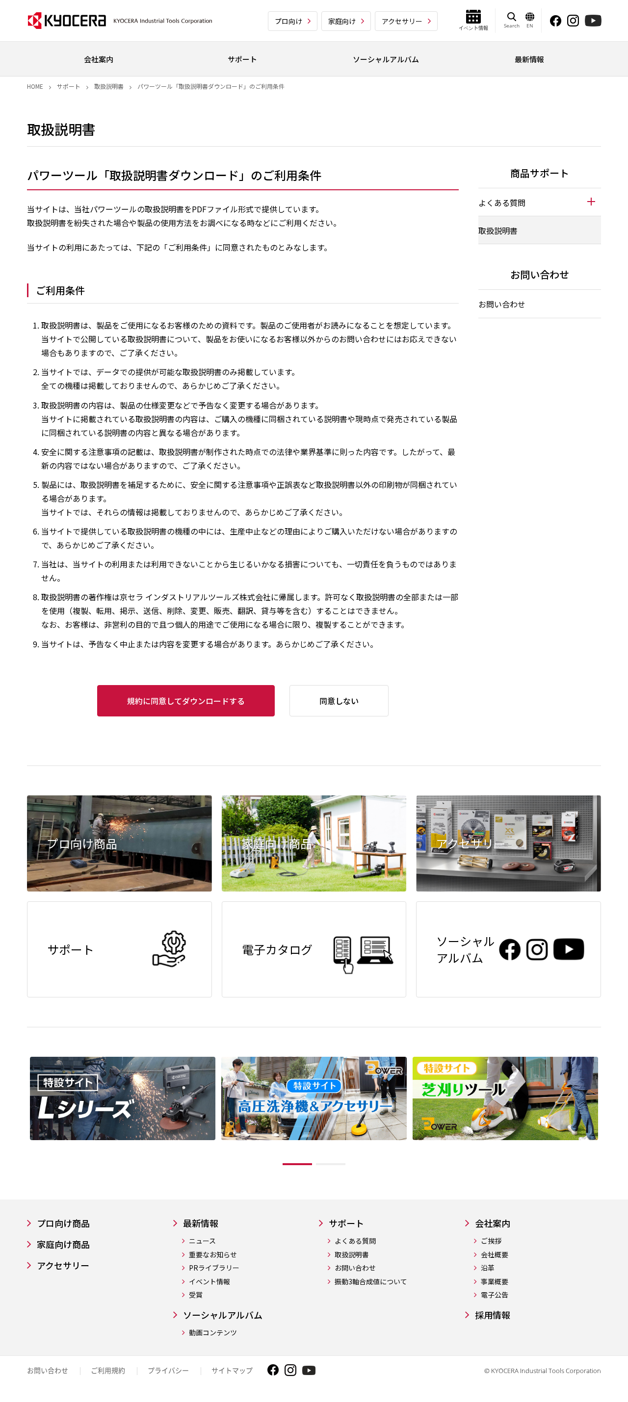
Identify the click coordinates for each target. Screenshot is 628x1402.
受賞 (196, 1295)
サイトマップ (232, 1370)
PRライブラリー (214, 1268)
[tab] (539, 202)
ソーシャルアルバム (222, 1315)
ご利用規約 (108, 1370)
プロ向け (288, 21)
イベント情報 (209, 1281)
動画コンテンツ (213, 1332)
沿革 (488, 1268)
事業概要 (494, 1281)
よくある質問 (355, 1241)
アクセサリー (402, 21)
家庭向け (342, 21)
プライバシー (168, 1370)
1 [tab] (297, 1164)
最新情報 (200, 1223)
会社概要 (494, 1254)
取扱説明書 (109, 86)
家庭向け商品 (63, 1244)
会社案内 (492, 1223)
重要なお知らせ (213, 1254)
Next (608, 1113)
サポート (68, 86)
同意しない (339, 701)
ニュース (202, 1241)
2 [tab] (330, 1164)
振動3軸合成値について (371, 1281)
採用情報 (492, 1315)
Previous (20, 1113)
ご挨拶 (491, 1241)
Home (35, 86)
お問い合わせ (501, 304)
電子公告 (494, 1295)
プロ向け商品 (63, 1223)
